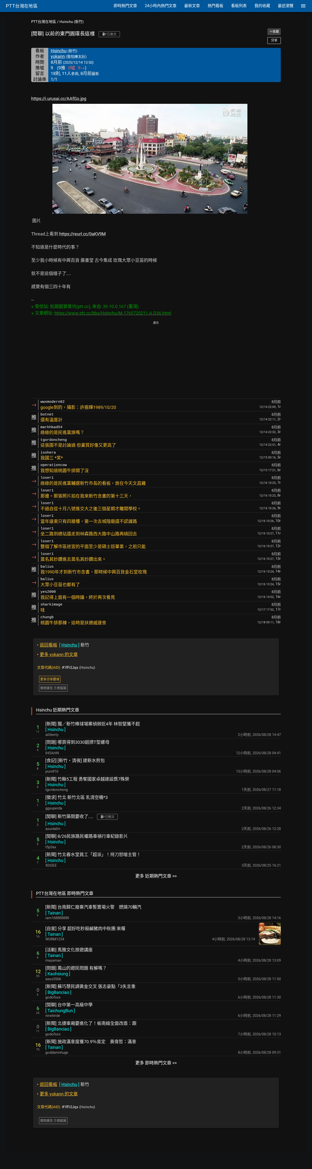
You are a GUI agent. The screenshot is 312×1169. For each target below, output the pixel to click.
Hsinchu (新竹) (71, 22)
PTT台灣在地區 (43, 22)
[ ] (55, 729)
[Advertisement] (156, 360)
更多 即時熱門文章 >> (156, 1062)
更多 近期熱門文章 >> (156, 876)
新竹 (63, 645)
